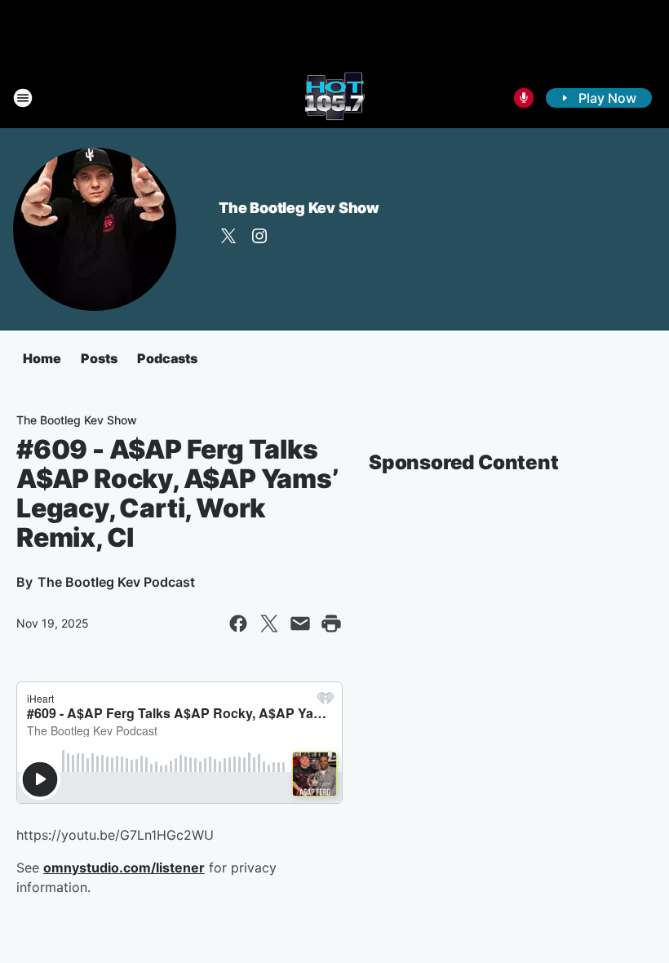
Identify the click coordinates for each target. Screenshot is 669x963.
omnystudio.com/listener (124, 867)
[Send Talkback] (524, 98)
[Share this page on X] (269, 623)
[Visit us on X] (228, 236)
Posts (99, 358)
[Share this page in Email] (300, 623)
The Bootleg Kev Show (299, 207)
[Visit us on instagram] (259, 236)
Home (42, 358)
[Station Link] (334, 98)
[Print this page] (331, 623)
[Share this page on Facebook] (238, 623)
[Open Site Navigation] (23, 98)
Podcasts (167, 358)
